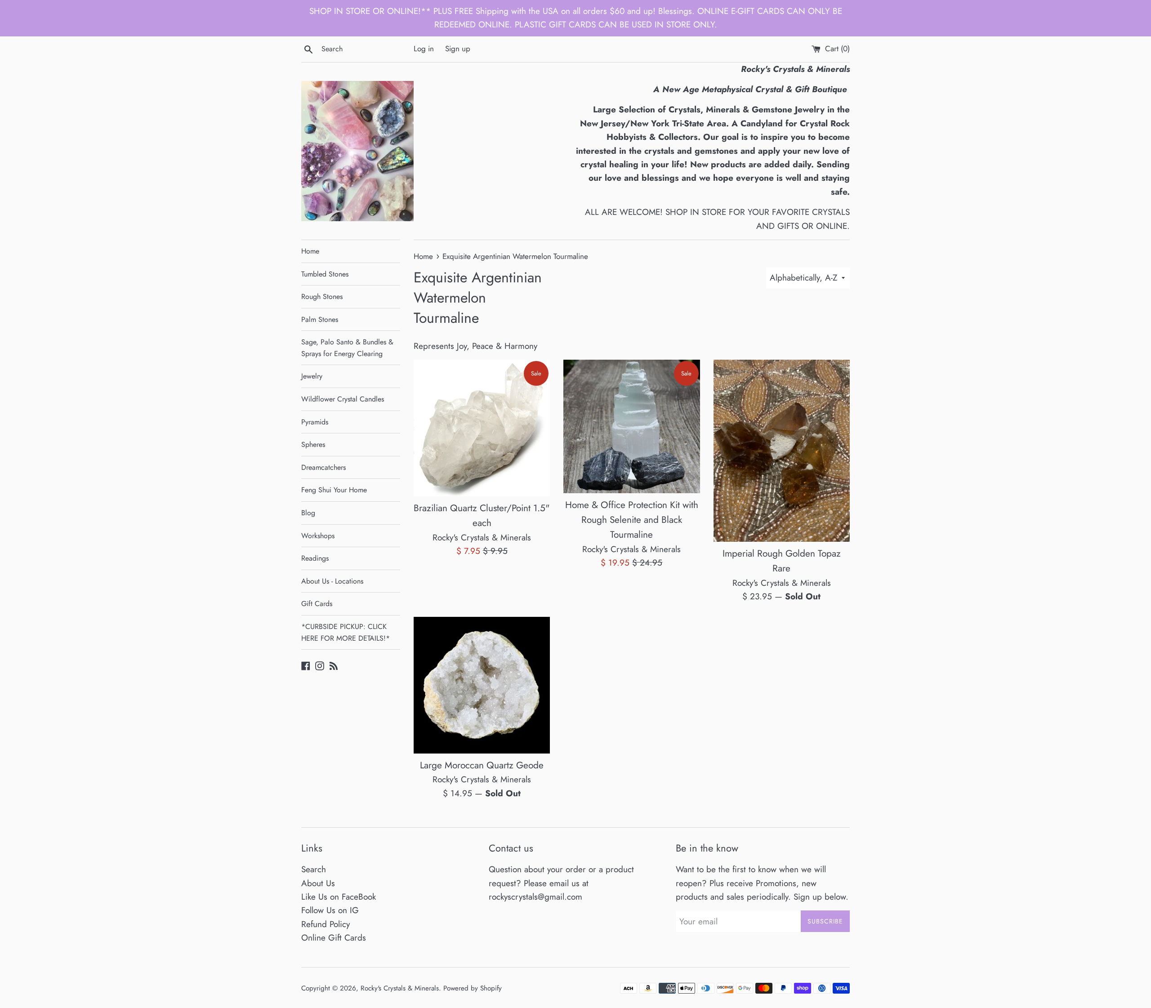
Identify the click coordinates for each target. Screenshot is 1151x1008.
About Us (318, 883)
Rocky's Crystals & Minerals (400, 988)
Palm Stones (319, 319)
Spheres (313, 444)
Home (310, 251)
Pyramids (314, 422)
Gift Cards (316, 603)
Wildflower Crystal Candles (342, 399)
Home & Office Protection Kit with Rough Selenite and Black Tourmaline (631, 520)
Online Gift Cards (333, 938)
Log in (424, 48)
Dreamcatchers (323, 467)
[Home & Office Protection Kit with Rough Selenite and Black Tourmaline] (631, 426)
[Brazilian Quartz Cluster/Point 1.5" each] (482, 428)
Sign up (457, 48)
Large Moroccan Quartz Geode (482, 765)
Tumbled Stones (324, 274)
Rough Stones (322, 296)
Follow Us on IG (330, 910)
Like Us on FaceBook (338, 897)
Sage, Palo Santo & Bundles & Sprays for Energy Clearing (347, 348)
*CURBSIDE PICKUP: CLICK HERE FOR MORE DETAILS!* (345, 632)
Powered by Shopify (472, 988)
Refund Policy (325, 924)
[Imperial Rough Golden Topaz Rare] (782, 450)
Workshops (318, 536)
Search (313, 869)
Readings (315, 558)
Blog (308, 513)
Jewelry (311, 376)
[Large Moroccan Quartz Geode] (482, 685)
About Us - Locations (332, 581)
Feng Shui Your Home (334, 490)
